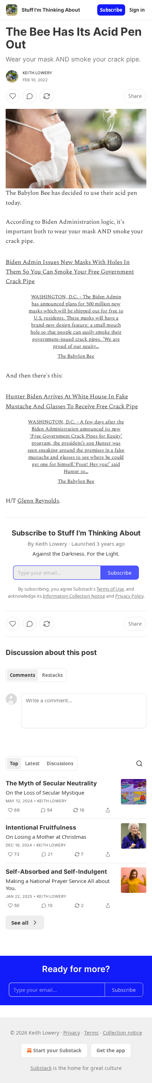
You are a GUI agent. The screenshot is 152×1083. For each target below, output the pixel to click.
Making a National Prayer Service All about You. (58, 884)
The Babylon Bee (76, 356)
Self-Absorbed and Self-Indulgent (56, 871)
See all (20, 922)
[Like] (13, 96)
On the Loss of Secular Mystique (45, 792)
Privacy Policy (129, 596)
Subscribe (111, 10)
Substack (41, 1068)
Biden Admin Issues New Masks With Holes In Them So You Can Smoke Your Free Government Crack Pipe (70, 272)
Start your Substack (57, 1050)
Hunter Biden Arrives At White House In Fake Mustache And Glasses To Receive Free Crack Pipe (72, 401)
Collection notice (122, 1032)
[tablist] (36, 675)
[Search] (139, 763)
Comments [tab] (22, 675)
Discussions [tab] (60, 763)
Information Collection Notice (74, 596)
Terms (91, 1032)
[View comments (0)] (30, 96)
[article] (76, 796)
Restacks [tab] (52, 675)
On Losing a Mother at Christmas (46, 836)
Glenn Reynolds (38, 500)
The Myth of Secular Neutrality (51, 783)
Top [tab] (14, 763)
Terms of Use (110, 589)
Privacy (71, 1032)
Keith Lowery (37, 72)
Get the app (111, 1050)
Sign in (137, 10)
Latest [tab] (32, 763)
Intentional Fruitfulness (41, 827)
